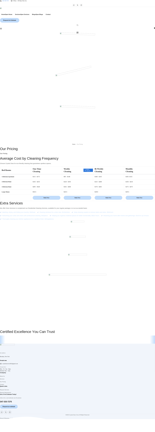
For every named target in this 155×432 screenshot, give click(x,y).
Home (73, 144)
